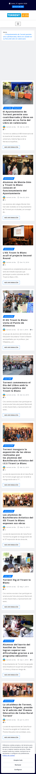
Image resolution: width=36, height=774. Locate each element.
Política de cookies (8, 755)
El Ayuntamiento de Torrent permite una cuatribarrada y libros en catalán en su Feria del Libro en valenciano (17, 36)
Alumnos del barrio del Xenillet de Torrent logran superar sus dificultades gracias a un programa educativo (18, 650)
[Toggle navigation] (18, 24)
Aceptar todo (18, 760)
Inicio (5, 32)
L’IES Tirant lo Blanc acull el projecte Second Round (17, 255)
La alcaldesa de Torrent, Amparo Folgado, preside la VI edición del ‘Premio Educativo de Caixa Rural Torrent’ (18, 710)
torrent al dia (11, 127)
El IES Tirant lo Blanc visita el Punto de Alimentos (15, 322)
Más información (11, 147)
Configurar (18, 769)
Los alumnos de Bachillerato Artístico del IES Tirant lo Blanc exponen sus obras (18, 519)
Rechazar (18, 765)
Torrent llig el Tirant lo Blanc (17, 581)
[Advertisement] (18, 59)
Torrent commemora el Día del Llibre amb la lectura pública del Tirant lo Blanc (17, 386)
